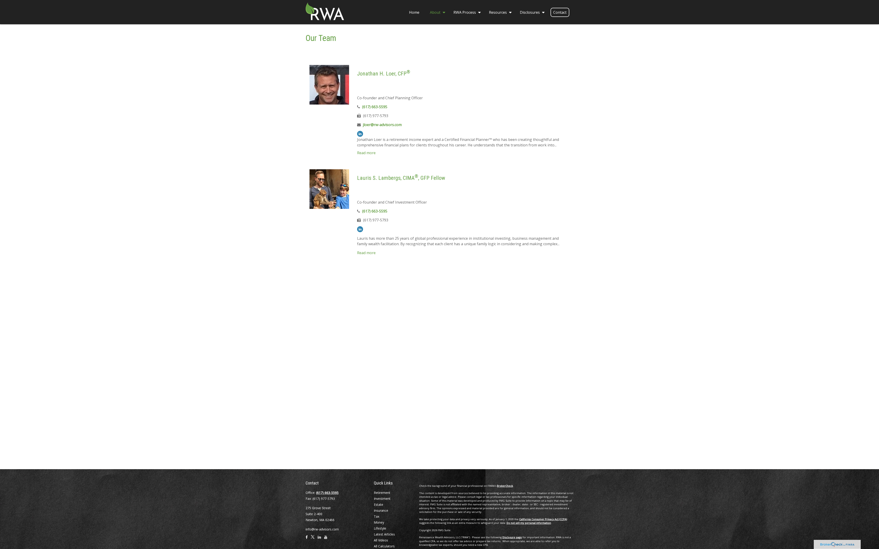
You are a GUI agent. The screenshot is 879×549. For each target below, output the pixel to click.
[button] (414, 12)
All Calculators (384, 546)
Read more (366, 152)
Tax (376, 516)
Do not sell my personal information (529, 523)
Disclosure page (512, 537)
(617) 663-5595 (374, 106)
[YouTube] (325, 539)
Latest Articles (384, 534)
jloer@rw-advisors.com (382, 124)
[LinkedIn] (360, 134)
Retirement (382, 492)
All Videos (381, 540)
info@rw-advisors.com (322, 529)
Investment (382, 498)
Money (379, 522)
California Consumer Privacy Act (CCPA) (543, 519)
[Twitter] (313, 539)
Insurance (381, 510)
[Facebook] (307, 539)
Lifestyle (380, 528)
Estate (378, 504)
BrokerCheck (505, 485)
